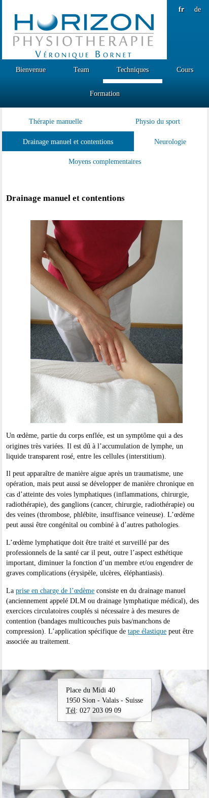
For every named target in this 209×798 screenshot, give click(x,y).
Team (81, 69)
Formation (105, 93)
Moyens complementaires (104, 161)
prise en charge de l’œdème (55, 590)
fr (181, 9)
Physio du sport (157, 121)
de (197, 9)
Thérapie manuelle (55, 121)
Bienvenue (31, 69)
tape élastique (147, 631)
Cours (185, 69)
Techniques (133, 69)
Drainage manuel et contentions (68, 141)
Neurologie (170, 141)
